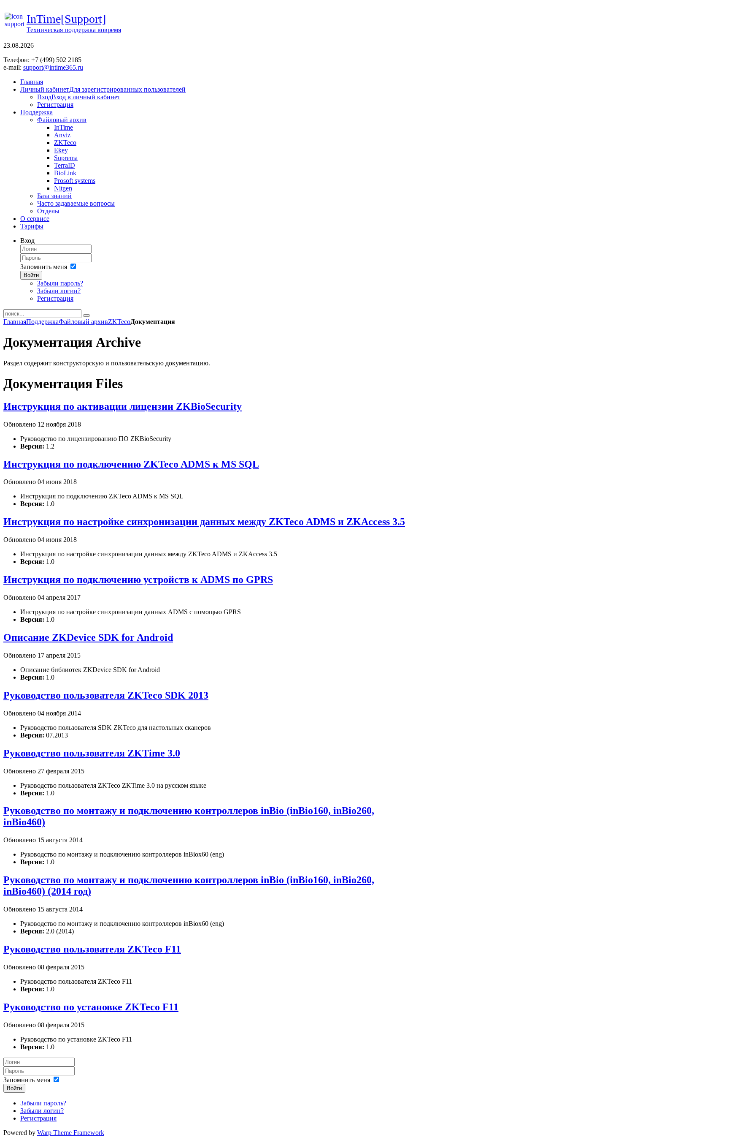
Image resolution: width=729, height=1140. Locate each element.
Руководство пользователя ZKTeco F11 (92, 949)
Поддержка (42, 321)
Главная (14, 321)
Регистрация (55, 298)
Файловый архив (83, 321)
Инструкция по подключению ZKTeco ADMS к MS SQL (131, 464)
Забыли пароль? (60, 283)
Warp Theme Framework (70, 1132)
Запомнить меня (43, 266)
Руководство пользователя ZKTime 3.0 (91, 753)
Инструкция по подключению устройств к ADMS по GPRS (138, 579)
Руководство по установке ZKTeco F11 (90, 1006)
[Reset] (86, 315)
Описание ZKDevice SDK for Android (88, 637)
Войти (31, 275)
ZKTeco (119, 321)
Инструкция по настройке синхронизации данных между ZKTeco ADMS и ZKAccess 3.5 (204, 521)
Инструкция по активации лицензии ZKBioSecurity (122, 406)
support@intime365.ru (53, 67)
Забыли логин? (59, 290)
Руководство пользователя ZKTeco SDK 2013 (105, 695)
